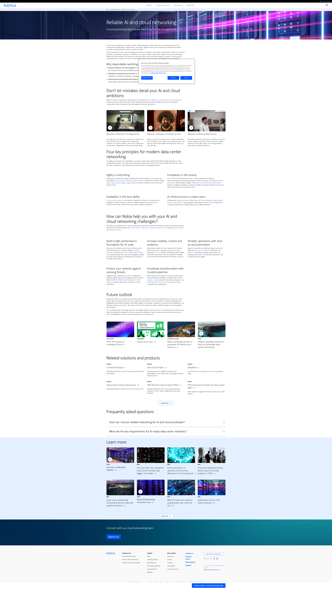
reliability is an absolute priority (161, 100)
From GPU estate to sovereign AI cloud (115, 343)
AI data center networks (115, 200)
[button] (125, 120)
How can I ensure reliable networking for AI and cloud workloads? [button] (147, 422)
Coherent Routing (114, 367)
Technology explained (153, 566)
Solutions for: (126, 553)
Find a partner (190, 562)
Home (108, 9)
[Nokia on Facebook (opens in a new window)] (214, 558)
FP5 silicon (125, 252)
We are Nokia (171, 553)
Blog (148, 556)
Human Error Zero (145, 342)
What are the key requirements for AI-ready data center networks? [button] (148, 431)
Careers (169, 559)
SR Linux (157, 252)
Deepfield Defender (117, 280)
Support (188, 565)
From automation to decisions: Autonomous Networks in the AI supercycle (180, 471)
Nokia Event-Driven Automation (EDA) (208, 183)
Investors (170, 563)
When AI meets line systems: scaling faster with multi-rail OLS (180, 503)
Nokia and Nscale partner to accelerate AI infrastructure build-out (179, 344)
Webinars (150, 572)
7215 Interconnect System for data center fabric (206, 386)
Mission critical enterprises (130, 559)
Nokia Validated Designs (209, 200)
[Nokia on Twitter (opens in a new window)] (211, 558)
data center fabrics (134, 228)
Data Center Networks (115, 9)
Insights (149, 553)
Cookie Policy (153, 73)
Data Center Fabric (155, 367)
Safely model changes (118, 183)
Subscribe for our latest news (213, 554)
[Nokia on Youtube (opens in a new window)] (208, 558)
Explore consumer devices (211, 570)
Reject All (173, 77)
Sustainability (171, 566)
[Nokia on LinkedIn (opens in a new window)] (217, 558)
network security (115, 230)
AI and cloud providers (129, 556)
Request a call (114, 537)
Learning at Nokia (152, 559)
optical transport (178, 228)
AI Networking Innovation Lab (157, 282)
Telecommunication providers (131, 563)
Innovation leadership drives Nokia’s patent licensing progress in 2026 (210, 471)
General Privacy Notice (161, 73)
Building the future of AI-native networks (209, 501)
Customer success (172, 569)
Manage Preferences (147, 77)
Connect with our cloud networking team (208, 586)
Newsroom (170, 556)
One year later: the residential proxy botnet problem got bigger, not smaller (150, 471)
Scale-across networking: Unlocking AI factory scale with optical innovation (120, 503)
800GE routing (137, 252)
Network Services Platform (201, 250)
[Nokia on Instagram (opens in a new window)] (205, 558)
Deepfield (192, 367)
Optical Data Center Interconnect (121, 385)
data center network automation (153, 228)
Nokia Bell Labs (151, 563)
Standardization (152, 569)
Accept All (186, 77)
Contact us (189, 553)
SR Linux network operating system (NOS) (128, 181)
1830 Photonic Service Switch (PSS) (162, 385)
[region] (167, 71)
